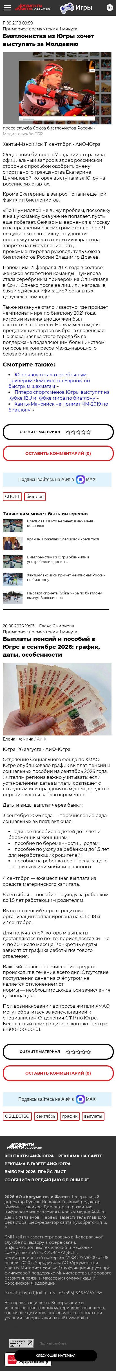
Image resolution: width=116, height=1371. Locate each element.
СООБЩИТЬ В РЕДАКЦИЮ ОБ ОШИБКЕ (47, 1179)
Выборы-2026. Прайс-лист (35, 1171)
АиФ (41, 739)
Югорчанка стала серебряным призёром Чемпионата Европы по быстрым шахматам (49, 380)
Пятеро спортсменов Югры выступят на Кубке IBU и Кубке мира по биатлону (59, 395)
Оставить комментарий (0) (58, 453)
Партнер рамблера (53, 1343)
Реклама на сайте (80, 1155)
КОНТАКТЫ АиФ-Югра (29, 1155)
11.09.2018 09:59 (18, 23)
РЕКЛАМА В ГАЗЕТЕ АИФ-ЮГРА (38, 1163)
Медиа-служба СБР (23, 134)
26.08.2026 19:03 (19, 626)
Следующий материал (55, 1355)
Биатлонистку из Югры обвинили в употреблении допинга (58, 559)
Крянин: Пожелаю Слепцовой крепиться (63, 539)
